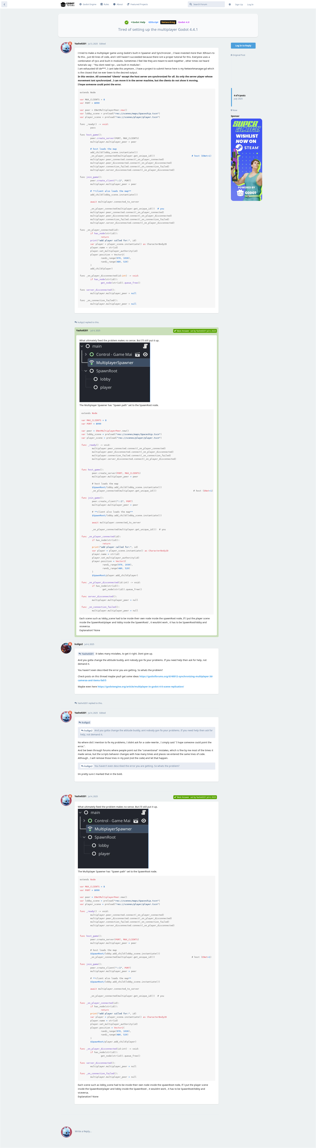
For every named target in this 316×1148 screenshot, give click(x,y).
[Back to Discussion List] (4, 4)
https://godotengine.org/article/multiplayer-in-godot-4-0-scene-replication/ (141, 686)
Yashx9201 (88, 653)
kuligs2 (86, 722)
